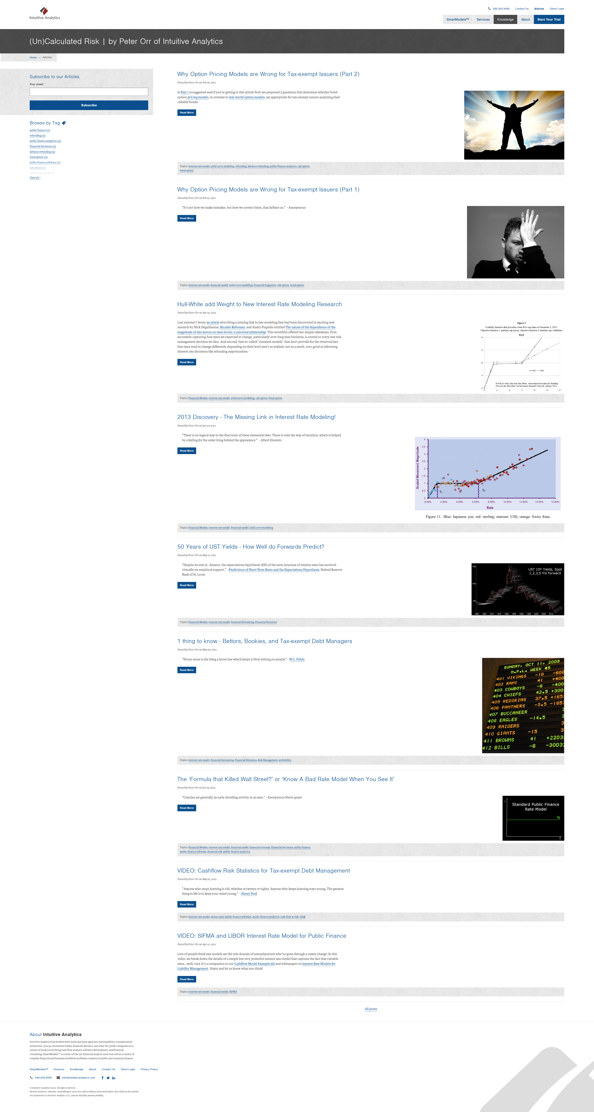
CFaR (302, 916)
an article (213, 322)
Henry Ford (249, 894)
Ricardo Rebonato (232, 327)
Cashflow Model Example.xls (254, 964)
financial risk (214, 851)
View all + (35, 177)
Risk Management (268, 760)
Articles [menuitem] (539, 8)
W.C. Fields (297, 659)
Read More (187, 112)
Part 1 (185, 92)
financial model (219, 285)
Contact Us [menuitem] (522, 8)
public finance (302, 847)
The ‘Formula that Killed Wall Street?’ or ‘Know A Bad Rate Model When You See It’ (285, 779)
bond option (187, 170)
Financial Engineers (265, 285)
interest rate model (199, 166)
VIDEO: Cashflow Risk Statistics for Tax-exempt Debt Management (263, 870)
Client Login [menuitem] (557, 8)
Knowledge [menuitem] (505, 19)
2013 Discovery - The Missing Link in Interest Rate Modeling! (256, 417)
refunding (241, 166)
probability (285, 760)
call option (304, 166)
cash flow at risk (289, 916)
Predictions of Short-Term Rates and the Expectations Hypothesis (274, 570)
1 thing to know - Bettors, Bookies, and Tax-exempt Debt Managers (264, 641)
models (198, 97)
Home (33, 57)
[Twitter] (108, 1078)
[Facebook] (102, 1078)
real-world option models (247, 97)
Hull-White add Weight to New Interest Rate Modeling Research (259, 304)
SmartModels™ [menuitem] (458, 19)
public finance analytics (283, 166)
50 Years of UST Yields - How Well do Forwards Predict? (250, 546)
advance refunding (258, 166)
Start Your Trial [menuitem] (549, 19)
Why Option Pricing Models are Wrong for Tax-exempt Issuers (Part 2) (268, 74)
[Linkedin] (113, 1078)
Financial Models (198, 398)
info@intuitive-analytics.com (78, 1077)
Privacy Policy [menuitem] (149, 1069)
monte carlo (217, 916)
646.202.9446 (501, 8)
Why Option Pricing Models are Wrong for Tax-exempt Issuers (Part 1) (268, 189)
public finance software (193, 851)
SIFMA (233, 991)
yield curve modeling (222, 166)
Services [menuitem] (483, 19)
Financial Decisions (266, 622)
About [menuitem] (525, 19)
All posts (371, 1009)
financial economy (260, 847)
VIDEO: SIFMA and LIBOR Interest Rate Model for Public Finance (261, 935)
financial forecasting (242, 622)
